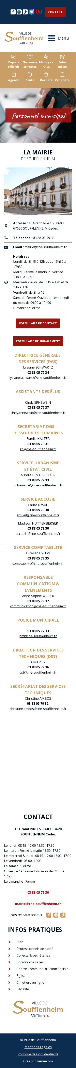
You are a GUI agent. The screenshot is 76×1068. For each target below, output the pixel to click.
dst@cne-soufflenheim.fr (38, 672)
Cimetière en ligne (30, 982)
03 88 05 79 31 (38, 444)
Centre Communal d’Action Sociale (42, 969)
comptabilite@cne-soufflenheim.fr (38, 563)
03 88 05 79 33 (38, 480)
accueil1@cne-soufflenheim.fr (38, 533)
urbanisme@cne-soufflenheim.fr (38, 485)
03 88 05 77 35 (38, 558)
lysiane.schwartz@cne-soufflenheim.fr (38, 377)
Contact (55, 12)
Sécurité (23, 989)
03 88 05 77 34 (38, 372)
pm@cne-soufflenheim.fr (38, 636)
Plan (20, 942)
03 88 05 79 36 (38, 667)
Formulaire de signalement (38, 341)
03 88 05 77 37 (38, 405)
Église (21, 975)
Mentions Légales (38, 1047)
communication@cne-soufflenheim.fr (38, 606)
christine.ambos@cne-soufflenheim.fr (38, 709)
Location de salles (30, 962)
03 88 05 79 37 (38, 601)
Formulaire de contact (38, 323)
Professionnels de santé (35, 948)
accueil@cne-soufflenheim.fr (38, 515)
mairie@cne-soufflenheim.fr (46, 247)
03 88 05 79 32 (38, 703)
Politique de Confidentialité (38, 1054)
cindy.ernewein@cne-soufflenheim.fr (38, 412)
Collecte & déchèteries (33, 955)
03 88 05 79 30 (44, 238)
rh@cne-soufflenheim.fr (38, 449)
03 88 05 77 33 (38, 631)
